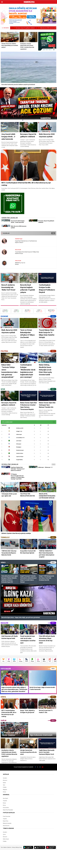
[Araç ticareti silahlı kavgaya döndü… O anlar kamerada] (5, 221)
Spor (4, 785)
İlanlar (4, 782)
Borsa (4, 805)
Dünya (4, 791)
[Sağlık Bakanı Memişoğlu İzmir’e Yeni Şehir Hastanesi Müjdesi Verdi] (47, 743)
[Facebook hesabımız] (35, 767)
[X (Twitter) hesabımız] (37, 767)
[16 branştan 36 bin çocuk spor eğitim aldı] (10, 487)
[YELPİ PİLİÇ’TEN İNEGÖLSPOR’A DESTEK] (29, 487)
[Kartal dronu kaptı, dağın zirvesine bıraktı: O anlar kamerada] (42, 678)
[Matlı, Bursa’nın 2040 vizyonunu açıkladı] (5, 226)
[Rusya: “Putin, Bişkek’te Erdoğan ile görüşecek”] (29, 704)
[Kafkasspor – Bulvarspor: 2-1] (33, 467)
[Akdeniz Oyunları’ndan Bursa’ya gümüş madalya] (28, 516)
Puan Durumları (6, 816)
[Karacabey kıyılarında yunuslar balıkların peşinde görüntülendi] (28, 67)
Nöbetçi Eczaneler (7, 823)
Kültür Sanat (6, 839)
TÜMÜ (53, 233)
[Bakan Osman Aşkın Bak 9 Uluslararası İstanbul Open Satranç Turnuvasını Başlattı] (29, 396)
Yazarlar (5, 800)
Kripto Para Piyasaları (8, 809)
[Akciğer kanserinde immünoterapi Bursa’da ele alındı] (29, 743)
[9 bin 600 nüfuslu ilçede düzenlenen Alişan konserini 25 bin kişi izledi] (47, 629)
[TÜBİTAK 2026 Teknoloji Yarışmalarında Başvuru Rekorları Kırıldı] (10, 544)
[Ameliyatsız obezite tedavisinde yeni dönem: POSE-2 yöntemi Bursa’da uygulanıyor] (29, 37)
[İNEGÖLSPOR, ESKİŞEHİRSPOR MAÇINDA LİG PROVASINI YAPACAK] (47, 487)
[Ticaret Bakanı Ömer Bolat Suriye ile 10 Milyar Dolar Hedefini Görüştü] (47, 323)
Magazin (5, 789)
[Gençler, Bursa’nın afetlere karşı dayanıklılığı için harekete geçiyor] (10, 37)
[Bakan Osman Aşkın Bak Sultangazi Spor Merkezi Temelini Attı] (47, 396)
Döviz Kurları (6, 807)
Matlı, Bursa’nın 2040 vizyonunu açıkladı (16, 27)
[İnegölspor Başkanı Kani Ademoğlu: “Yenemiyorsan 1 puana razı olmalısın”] (5, 467)
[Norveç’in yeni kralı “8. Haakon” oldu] (47, 704)
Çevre (4, 834)
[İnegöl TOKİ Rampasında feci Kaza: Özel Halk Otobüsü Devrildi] (47, 569)
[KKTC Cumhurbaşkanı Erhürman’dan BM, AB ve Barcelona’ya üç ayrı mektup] (10, 704)
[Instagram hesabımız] (40, 767)
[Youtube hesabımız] (42, 767)
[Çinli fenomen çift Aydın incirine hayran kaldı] (10, 629)
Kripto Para (5, 821)
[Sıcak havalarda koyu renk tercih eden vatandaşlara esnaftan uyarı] (29, 629)
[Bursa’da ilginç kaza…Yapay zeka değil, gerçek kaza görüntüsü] (28, 600)
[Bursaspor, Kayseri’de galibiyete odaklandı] (33, 221)
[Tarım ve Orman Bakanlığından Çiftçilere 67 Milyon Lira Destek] (29, 323)
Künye (4, 803)
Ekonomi (5, 780)
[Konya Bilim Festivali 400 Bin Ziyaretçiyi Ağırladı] (29, 544)
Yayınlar (5, 818)
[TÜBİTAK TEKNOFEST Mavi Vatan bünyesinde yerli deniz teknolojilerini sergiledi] (47, 544)
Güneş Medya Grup (17, 847)
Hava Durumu (6, 825)
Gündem (5, 778)
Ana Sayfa (5, 798)
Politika (4, 787)
